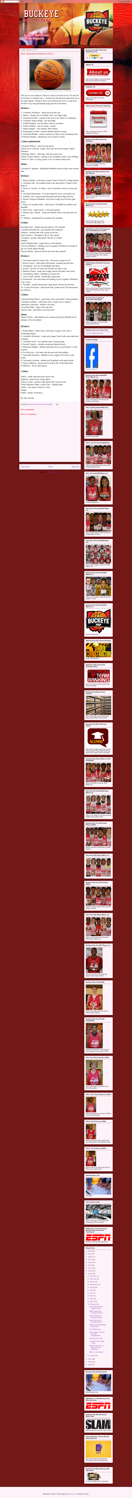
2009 (90, 1364)
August (92, 1287)
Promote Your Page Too (92, 369)
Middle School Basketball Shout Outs (97, 1325)
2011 (90, 1359)
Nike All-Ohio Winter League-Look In (95, 1307)
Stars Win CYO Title (95, 1338)
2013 (90, 1271)
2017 (90, 1259)
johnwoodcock (72, 1494)
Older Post (75, 467)
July (91, 1290)
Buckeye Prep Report (91, 343)
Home (50, 467)
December (93, 1276)
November (93, 1279)
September (93, 1284)
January (92, 1355)
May (91, 1296)
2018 (90, 1257)
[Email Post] (56, 404)
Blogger (86, 1494)
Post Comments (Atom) (54, 472)
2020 (90, 1251)
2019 (90, 1254)
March (92, 1301)
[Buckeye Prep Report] (92, 367)
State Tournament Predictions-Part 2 (96, 1316)
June (91, 1293)
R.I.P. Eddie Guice (95, 1329)
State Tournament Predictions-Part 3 (96, 1312)
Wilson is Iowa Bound (96, 1352)
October (92, 1282)
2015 (90, 1265)
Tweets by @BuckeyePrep (94, 333)
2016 (90, 1262)
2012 (90, 1273)
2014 (90, 1268)
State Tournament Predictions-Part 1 (96, 1321)
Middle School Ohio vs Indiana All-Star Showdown (96, 1347)
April (91, 1298)
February (93, 1304)
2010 (90, 1362)
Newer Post (25, 467)
